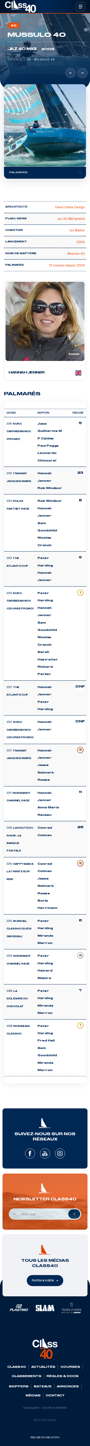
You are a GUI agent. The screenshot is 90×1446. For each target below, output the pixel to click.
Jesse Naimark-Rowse (46, 772)
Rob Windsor (50, 488)
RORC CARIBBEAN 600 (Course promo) (20, 601)
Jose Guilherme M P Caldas (50, 431)
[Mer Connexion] (71, 73)
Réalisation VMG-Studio (45, 1437)
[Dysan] (83, 73)
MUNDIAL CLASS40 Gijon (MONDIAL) (18, 929)
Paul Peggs (48, 446)
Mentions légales (45, 1420)
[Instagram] (60, 1153)
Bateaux (15, 59)
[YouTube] (45, 1153)
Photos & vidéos (43, 1280)
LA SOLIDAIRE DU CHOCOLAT (17, 999)
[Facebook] (30, 1153)
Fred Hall (46, 1040)
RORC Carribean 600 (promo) (18, 431)
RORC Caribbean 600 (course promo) (20, 730)
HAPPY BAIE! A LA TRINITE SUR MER (20, 872)
